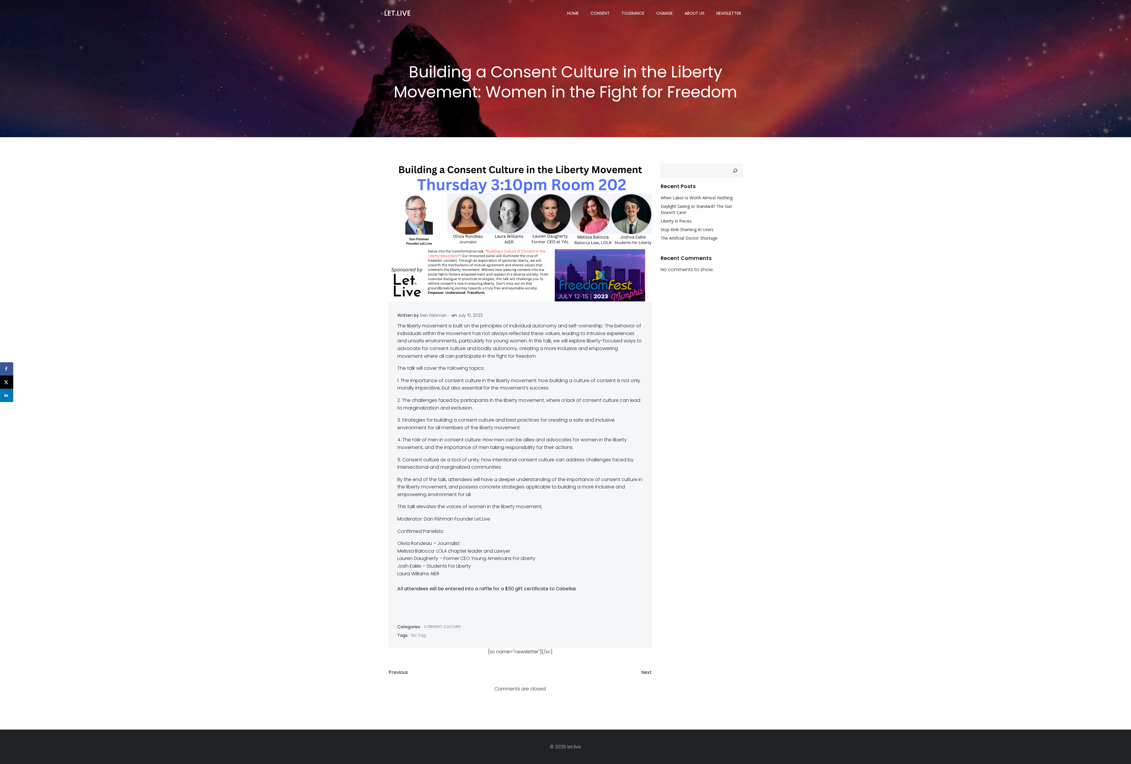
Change (664, 13)
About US (694, 13)
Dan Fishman (433, 315)
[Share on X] (6, 382)
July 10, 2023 (470, 315)
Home (573, 13)
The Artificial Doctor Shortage (689, 238)
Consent (600, 13)
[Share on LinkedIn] (6, 395)
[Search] (735, 171)
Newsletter (728, 13)
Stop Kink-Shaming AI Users (687, 229)
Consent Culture (442, 626)
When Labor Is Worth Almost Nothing (696, 197)
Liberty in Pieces (676, 221)
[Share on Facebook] (6, 368)
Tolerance (632, 13)
